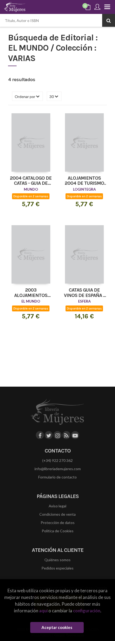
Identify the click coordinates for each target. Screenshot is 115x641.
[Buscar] (108, 20)
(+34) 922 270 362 (57, 460)
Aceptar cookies (56, 627)
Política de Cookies (58, 531)
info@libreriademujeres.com (57, 468)
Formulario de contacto (57, 477)
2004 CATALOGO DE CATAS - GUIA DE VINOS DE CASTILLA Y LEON (31, 181)
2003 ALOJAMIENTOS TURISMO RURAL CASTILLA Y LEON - (30, 293)
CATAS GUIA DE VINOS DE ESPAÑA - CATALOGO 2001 (84, 293)
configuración (86, 610)
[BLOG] (66, 435)
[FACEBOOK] (40, 435)
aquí (43, 610)
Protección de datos (58, 522)
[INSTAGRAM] (57, 435)
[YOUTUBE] (75, 435)
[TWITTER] (49, 435)
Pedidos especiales (57, 568)
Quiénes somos (57, 559)
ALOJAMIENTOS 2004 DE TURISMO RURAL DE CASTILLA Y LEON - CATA (84, 181)
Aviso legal (57, 506)
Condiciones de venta (57, 514)
